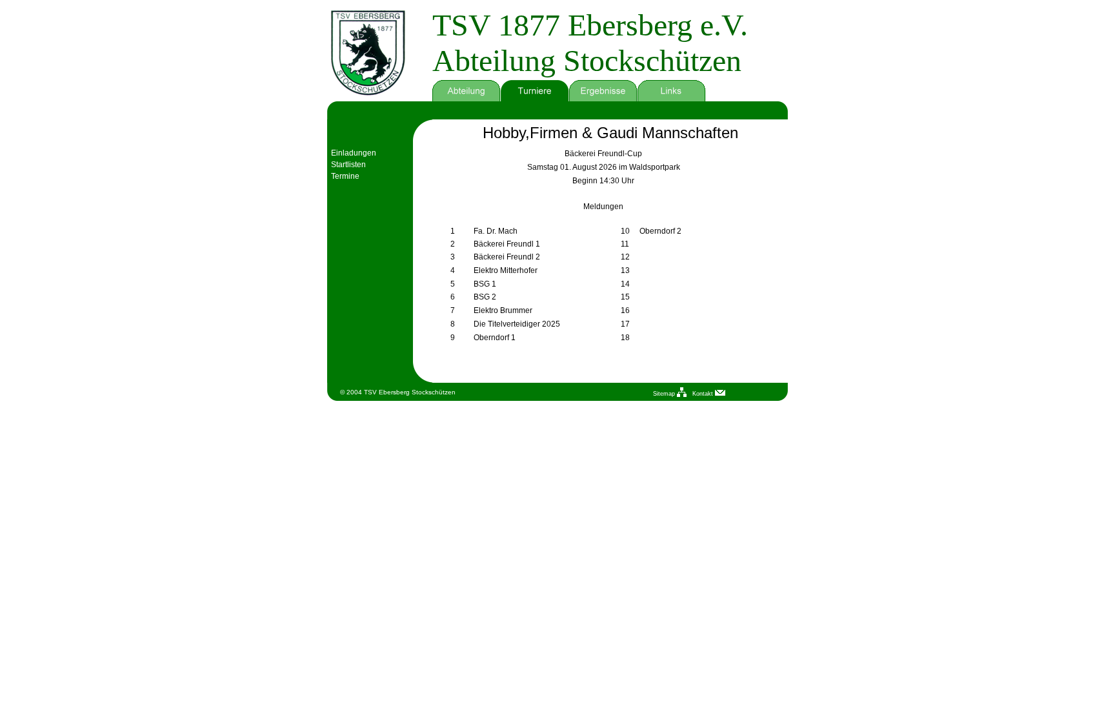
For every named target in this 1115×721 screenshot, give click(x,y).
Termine (345, 176)
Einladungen (353, 152)
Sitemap (665, 394)
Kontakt (703, 394)
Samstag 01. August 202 (569, 167)
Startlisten (348, 164)
